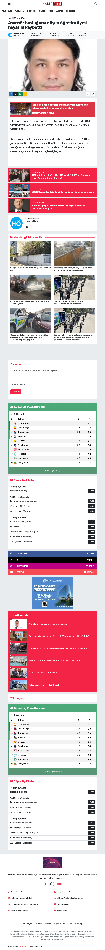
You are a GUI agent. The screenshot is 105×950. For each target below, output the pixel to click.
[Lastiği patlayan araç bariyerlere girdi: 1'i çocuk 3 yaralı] (30, 287)
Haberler (12, 18)
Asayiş (59, 11)
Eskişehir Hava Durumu (66, 892)
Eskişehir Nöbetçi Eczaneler (22, 892)
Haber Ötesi (31, 221)
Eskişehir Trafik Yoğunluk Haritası (70, 898)
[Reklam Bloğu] (52, 593)
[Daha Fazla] (25, 94)
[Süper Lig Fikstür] (93, 480)
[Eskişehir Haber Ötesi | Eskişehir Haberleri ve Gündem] (52, 4)
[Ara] (95, 4)
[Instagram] (55, 884)
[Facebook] (46, 884)
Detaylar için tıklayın (52, 471)
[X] (50, 884)
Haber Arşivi (62, 911)
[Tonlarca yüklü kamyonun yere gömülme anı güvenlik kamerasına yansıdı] (74, 254)
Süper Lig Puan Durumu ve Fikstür (24, 904)
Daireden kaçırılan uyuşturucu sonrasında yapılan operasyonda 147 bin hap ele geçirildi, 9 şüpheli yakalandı (73, 337)
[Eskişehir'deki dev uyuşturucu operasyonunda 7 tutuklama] (74, 287)
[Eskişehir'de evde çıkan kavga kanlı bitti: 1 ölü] (30, 254)
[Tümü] (93, 698)
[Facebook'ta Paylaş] (11, 94)
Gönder (16, 392)
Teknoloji (70, 11)
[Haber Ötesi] (16, 223)
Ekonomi (31, 11)
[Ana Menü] (9, 4)
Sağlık (42, 11)
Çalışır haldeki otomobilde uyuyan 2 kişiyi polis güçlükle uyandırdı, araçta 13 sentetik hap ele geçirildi (30, 337)
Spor (50, 11)
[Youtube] (59, 884)
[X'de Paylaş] (15, 94)
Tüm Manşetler (63, 904)
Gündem (19, 11)
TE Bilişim (23, 946)
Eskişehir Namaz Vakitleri (22, 898)
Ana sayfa (7, 11)
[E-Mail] (27, 227)
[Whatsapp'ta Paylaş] (20, 94)
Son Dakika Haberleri (19, 911)
